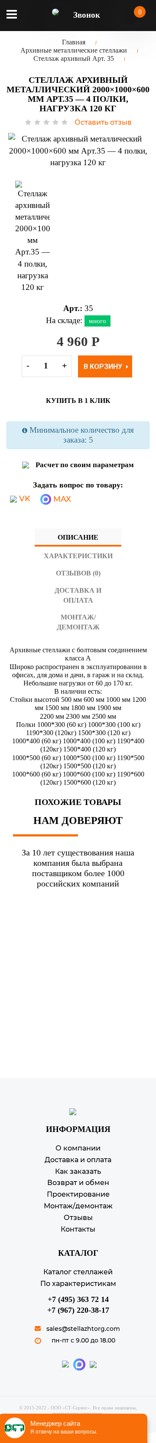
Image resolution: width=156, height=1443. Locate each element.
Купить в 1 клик (78, 400)
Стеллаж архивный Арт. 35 (73, 58)
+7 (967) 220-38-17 (78, 1310)
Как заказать (78, 1171)
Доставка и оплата (78, 595)
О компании (78, 1148)
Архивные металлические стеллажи (73, 50)
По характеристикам (78, 1284)
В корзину (104, 366)
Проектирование (78, 1194)
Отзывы (78, 1218)
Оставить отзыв (103, 122)
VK (23, 498)
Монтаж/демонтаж (78, 622)
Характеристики (78, 556)
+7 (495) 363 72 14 (78, 1299)
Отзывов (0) (78, 573)
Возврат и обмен (78, 1183)
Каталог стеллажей (78, 1272)
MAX (61, 499)
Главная (73, 42)
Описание (78, 537)
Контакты (78, 1229)
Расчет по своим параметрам (85, 465)
